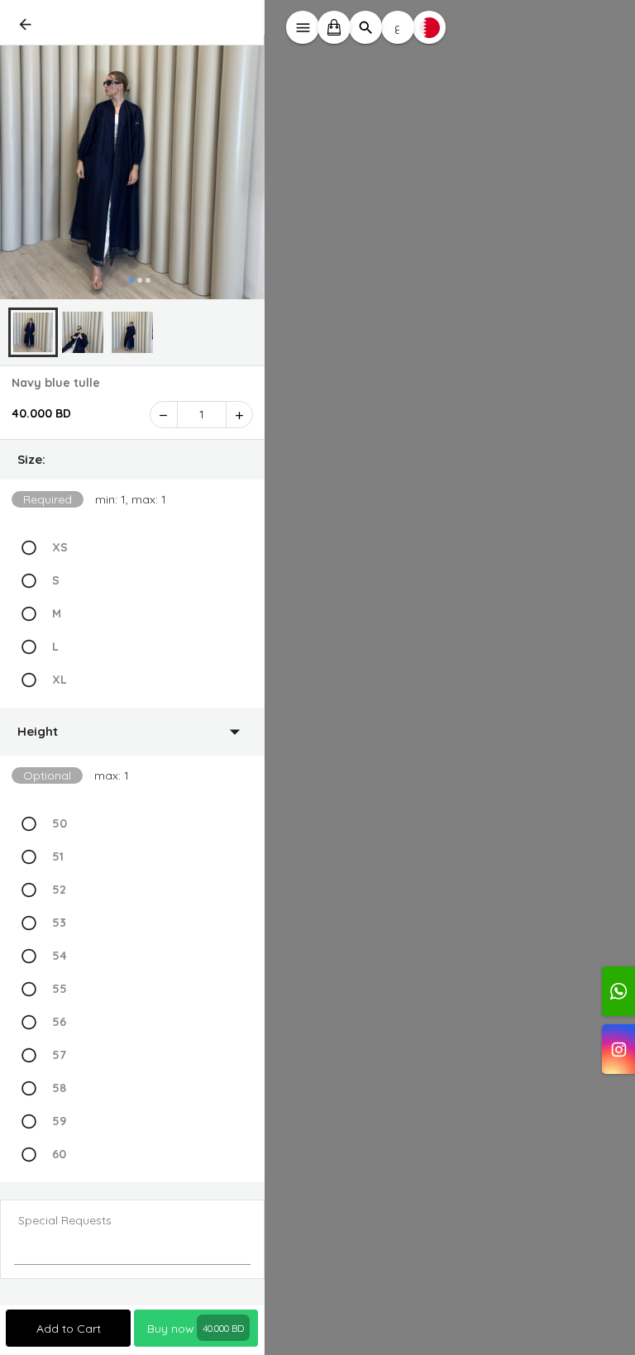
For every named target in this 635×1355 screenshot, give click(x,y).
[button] (132, 459)
